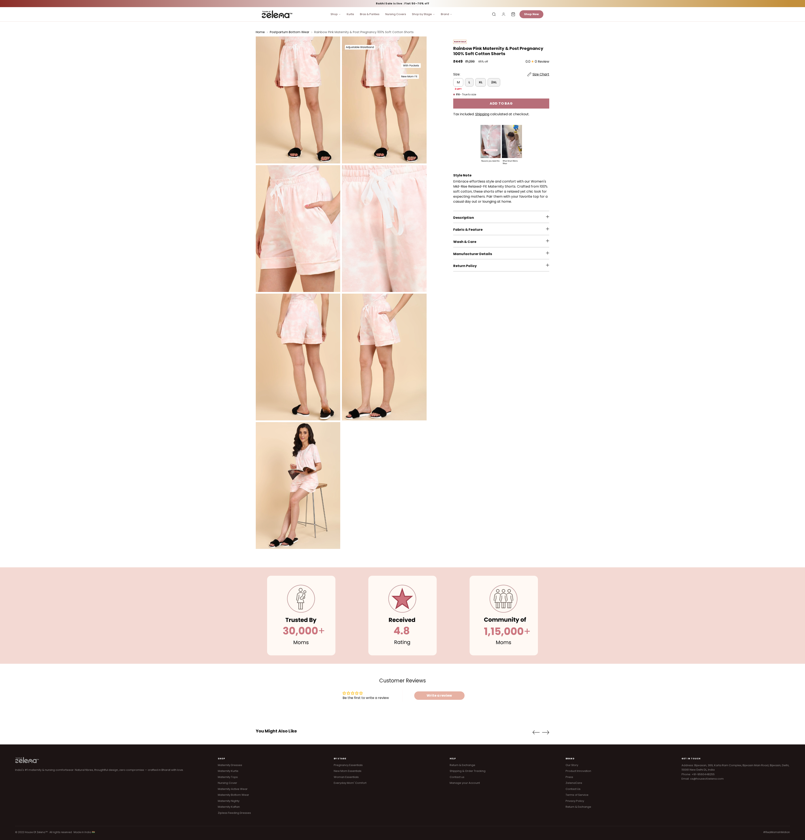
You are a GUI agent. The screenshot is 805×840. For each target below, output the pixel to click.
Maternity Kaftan (229, 807)
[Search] (494, 14)
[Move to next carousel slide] (545, 732)
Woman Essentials (346, 777)
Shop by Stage (422, 14)
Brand (445, 14)
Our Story (572, 765)
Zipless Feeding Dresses (234, 813)
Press (569, 777)
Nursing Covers (395, 14)
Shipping (482, 114)
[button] (490, 143)
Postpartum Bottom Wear (289, 32)
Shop (334, 14)
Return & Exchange (462, 765)
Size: (456, 74)
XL (480, 82)
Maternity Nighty (228, 801)
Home (260, 32)
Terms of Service (577, 795)
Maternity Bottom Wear (233, 795)
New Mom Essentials (347, 771)
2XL (494, 82)
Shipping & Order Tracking (468, 771)
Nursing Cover (227, 783)
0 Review (542, 61)
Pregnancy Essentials (348, 765)
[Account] (503, 14)
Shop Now (531, 14)
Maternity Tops (228, 777)
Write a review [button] (439, 695)
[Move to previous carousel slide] (536, 732)
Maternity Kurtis (228, 771)
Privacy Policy (575, 801)
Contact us (457, 777)
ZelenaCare (574, 783)
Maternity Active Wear (233, 789)
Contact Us (573, 789)
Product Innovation (578, 771)
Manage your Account (465, 783)
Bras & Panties (369, 14)
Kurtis (350, 14)
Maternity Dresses (230, 765)
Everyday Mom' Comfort (350, 783)
